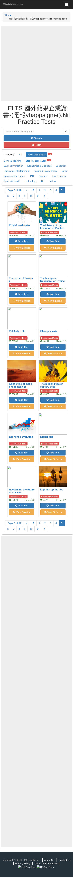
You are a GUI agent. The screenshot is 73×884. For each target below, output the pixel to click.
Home (8, 15)
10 (31, 196)
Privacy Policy (22, 863)
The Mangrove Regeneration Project (52, 279)
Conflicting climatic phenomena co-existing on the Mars (21, 386)
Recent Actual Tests (36, 155)
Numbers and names (15, 176)
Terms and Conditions (46, 863)
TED (43, 181)
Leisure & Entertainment (17, 171)
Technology (30, 181)
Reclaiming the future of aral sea (21, 491)
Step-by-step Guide (36, 160)
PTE (32, 176)
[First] (26, 190)
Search (37, 138)
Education (61, 165)
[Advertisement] (36, 63)
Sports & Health (12, 181)
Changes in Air (49, 331)
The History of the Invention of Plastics (52, 227)
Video (53, 181)
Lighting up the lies (51, 489)
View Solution (23, 247)
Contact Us (64, 860)
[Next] (37, 196)
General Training (13, 160)
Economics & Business (39, 165)
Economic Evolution (21, 436)
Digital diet (46, 436)
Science (43, 176)
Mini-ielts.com (13, 4)
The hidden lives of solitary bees (51, 385)
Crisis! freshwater (19, 225)
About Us (49, 860)
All (20, 154)
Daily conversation (13, 165)
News (64, 171)
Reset (37, 144)
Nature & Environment (45, 171)
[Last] (44, 196)
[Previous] (33, 190)
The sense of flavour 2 (21, 279)
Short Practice (59, 176)
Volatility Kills (17, 331)
